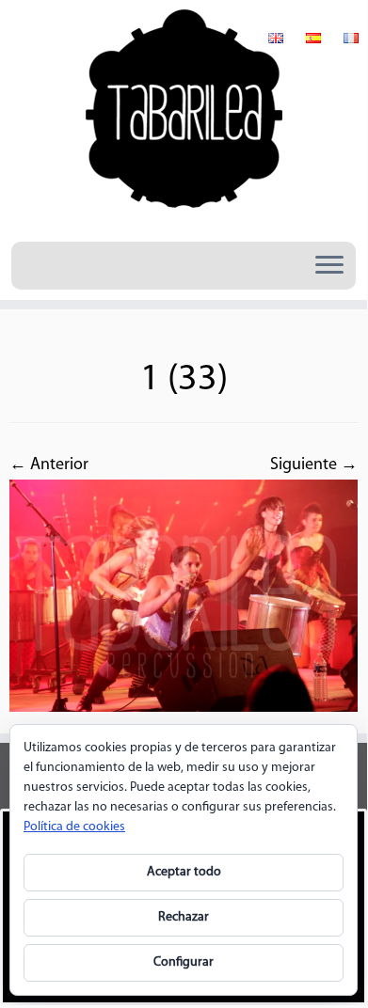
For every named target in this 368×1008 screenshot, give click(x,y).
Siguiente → (314, 465)
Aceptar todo (184, 872)
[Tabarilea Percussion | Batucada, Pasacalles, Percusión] (183, 118)
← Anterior (48, 465)
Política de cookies (74, 827)
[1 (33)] (183, 596)
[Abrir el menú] (329, 266)
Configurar (183, 962)
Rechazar (183, 917)
